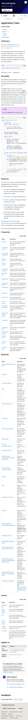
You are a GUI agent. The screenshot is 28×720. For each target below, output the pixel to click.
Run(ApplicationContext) (7, 497)
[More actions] (25, 19)
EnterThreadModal (3, 611)
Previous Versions (13, 711)
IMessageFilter (8, 212)
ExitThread (10, 196)
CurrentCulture (13, 221)
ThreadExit (4, 631)
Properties (4, 35)
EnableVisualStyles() (6, 383)
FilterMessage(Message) (7, 428)
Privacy (9, 714)
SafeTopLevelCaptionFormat (5, 314)
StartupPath (5, 320)
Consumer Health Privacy (7, 716)
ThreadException (21, 446)
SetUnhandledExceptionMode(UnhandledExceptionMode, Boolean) (8, 560)
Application (6, 182)
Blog (20, 711)
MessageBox (22, 95)
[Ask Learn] (19, 19)
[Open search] (21, 15)
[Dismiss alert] (26, 2)
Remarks (4, 33)
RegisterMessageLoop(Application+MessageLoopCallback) (8, 458)
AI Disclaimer (4, 711)
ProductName (5, 297)
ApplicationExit (19, 637)
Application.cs (8, 48)
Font (18, 537)
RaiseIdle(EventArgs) (7, 450)
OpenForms (4, 293)
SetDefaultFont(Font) (7, 535)
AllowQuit (4, 242)
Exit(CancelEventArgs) (7, 403)
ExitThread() (5, 418)
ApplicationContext (21, 506)
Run (15, 89)
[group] (14, 147)
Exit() (3, 389)
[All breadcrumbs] (2, 19)
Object (10, 72)
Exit (2, 103)
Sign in (25, 15)
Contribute (3, 714)
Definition (4, 29)
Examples (4, 31)
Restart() (4, 476)
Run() (3, 485)
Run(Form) (4, 510)
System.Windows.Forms (13, 44)
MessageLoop (5, 287)
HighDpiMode (5, 279)
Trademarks (4, 718)
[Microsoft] (14, 16)
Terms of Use (19, 716)
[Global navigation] (1, 15)
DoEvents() (4, 374)
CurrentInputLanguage (7, 223)
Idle (23, 450)
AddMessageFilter (9, 205)
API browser (8, 19)
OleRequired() (5, 439)
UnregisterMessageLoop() (8, 581)
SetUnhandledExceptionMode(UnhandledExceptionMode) (8, 573)
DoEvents (6, 200)
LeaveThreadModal (3, 622)
